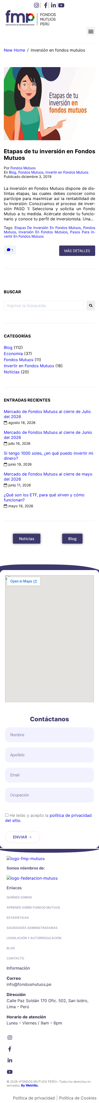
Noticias (12, 371)
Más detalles (77, 251)
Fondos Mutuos (23, 168)
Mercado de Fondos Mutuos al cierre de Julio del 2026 (47, 414)
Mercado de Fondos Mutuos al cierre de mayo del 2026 (48, 476)
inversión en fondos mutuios (43, 232)
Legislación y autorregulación (34, 938)
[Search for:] (44, 305)
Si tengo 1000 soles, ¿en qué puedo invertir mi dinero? (48, 456)
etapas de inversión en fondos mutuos (47, 227)
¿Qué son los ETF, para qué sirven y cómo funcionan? (44, 497)
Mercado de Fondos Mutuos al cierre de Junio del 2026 (48, 435)
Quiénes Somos (19, 897)
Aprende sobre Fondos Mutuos (33, 907)
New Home (14, 50)
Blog (12, 172)
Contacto (15, 958)
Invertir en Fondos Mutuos (66, 172)
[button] (91, 31)
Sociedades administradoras (32, 928)
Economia (13, 353)
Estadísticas (18, 918)
